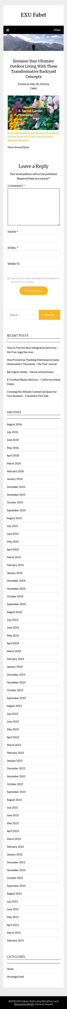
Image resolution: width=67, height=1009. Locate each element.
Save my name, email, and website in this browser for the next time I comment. (35, 280)
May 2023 (13, 729)
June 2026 (13, 439)
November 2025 (16, 494)
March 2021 (14, 932)
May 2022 (13, 823)
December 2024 (16, 580)
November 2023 (16, 682)
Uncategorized (15, 976)
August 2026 (14, 424)
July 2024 (12, 619)
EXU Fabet (33, 15)
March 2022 (14, 838)
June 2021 (13, 909)
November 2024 (16, 588)
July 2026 (12, 432)
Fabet (33, 88)
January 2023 (15, 760)
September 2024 (16, 604)
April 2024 (13, 643)
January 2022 (15, 854)
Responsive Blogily (24, 1004)
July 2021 (12, 901)
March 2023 (14, 744)
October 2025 (15, 502)
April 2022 (13, 830)
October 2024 (15, 596)
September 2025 (16, 510)
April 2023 (13, 737)
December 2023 (16, 674)
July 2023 (12, 713)
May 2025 (13, 541)
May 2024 (13, 635)
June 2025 (13, 533)
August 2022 (14, 799)
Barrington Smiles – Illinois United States (30, 371)
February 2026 (15, 471)
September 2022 (16, 791)
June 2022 (13, 815)
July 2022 (12, 807)
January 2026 (15, 478)
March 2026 (14, 463)
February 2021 (15, 940)
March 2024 (14, 651)
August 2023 (14, 705)
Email (13, 247)
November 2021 (16, 870)
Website (14, 263)
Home (10, 968)
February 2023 (15, 752)
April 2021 (13, 924)
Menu (57, 29)
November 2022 (16, 776)
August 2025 (14, 518)
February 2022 (15, 846)
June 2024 (13, 627)
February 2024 (15, 658)
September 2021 (16, 885)
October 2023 (15, 690)
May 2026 (13, 447)
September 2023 (16, 698)
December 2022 (16, 768)
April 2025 (13, 549)
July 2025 (12, 526)
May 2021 (13, 916)
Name (13, 231)
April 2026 (13, 455)
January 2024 (15, 666)
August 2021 (14, 893)
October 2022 (15, 784)
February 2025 (15, 564)
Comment (16, 185)
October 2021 (15, 877)
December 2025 (16, 486)
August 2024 (14, 612)
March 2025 (14, 557)
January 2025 (15, 572)
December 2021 (16, 862)
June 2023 (13, 721)
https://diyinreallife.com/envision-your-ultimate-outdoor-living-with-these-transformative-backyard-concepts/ (33, 136)
